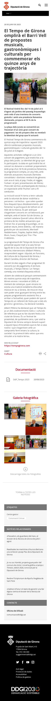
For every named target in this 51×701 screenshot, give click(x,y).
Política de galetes (23, 677)
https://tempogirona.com (17, 345)
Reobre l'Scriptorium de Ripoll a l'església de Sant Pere (25, 579)
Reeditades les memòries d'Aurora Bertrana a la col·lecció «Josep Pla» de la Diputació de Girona (25, 552)
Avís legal (20, 669)
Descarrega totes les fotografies (25, 474)
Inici (8, 13)
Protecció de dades (24, 671)
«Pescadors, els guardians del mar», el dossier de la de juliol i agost (23, 539)
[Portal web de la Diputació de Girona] (23, 639)
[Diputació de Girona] (17, 5)
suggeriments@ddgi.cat (26, 654)
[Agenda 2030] (25, 690)
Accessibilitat (21, 674)
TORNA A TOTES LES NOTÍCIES (25, 493)
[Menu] (47, 5)
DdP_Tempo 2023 (21, 379)
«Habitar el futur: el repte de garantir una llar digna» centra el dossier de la (25, 591)
